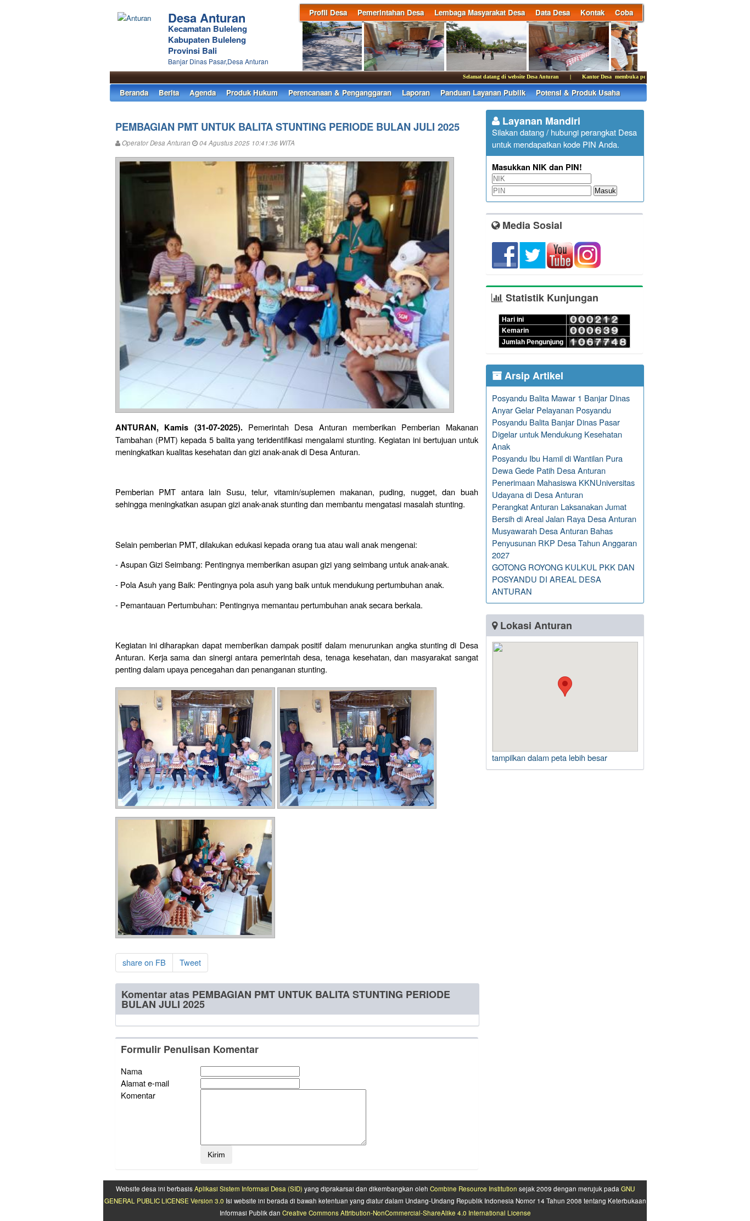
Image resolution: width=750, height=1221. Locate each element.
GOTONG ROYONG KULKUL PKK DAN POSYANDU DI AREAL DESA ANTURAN (563, 579)
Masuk (605, 191)
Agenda (202, 92)
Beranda (134, 92)
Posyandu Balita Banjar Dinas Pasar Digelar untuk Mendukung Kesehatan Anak (557, 434)
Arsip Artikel (532, 375)
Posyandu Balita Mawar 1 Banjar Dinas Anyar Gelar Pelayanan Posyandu (561, 404)
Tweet (190, 962)
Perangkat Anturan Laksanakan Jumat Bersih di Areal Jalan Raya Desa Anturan (564, 512)
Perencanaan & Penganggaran (339, 92)
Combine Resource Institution (473, 1188)
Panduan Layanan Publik (482, 92)
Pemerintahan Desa (390, 12)
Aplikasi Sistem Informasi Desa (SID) (248, 1188)
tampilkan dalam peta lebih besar (549, 757)
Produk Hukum (252, 92)
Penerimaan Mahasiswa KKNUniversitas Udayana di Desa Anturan (563, 488)
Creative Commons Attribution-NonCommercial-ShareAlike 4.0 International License (406, 1212)
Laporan (416, 92)
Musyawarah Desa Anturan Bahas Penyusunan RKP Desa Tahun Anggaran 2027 (564, 543)
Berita (169, 92)
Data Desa (552, 12)
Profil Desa (328, 12)
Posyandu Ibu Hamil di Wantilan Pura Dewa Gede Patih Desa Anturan (557, 464)
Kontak (592, 12)
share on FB (144, 962)
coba (624, 12)
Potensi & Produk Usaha (578, 92)
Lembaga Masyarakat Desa (479, 12)
